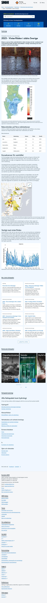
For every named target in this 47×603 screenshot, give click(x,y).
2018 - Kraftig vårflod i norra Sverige (34, 330)
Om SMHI (3, 500)
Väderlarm (10, 578)
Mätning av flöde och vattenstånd (9, 426)
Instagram (10, 544)
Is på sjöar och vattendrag (7, 444)
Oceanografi (28, 25)
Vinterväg (10, 576)
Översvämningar (5, 437)
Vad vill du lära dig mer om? (15, 14)
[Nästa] (25, 387)
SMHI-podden (4, 504)
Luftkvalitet (4, 514)
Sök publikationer (5, 586)
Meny (43, 2)
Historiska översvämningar (26, 7)
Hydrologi (16, 7)
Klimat (38, 25)
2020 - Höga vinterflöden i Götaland (11, 330)
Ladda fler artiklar (23, 342)
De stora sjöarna (5, 454)
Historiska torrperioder (6, 435)
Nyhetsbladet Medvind (6, 588)
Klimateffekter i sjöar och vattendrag (9, 415)
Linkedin (9, 542)
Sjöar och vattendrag (6, 518)
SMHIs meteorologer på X (13, 540)
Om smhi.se (4, 530)
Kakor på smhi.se (5, 526)
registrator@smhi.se (9, 486)
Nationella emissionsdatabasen (8, 552)
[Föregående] (21, 387)
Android (9, 597)
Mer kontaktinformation (7, 492)
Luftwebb (10, 554)
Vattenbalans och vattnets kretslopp (9, 422)
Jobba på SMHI (4, 498)
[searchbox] (17, 16)
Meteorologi (8, 25)
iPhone (9, 595)
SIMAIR (3, 516)
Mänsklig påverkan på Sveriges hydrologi (11, 407)
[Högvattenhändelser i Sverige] (16, 380)
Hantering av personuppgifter (8, 528)
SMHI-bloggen (4, 502)
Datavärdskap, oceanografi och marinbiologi (11, 560)
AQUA (9, 568)
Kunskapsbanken (9, 7)
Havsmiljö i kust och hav (7, 510)
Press (2, 488)
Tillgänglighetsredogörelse (7, 524)
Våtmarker (3, 452)
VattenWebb (4, 558)
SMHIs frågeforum (12, 490)
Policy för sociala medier (7, 546)
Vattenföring (4, 424)
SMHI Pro (10, 572)
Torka (2, 432)
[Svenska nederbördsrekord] (34, 380)
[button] (35, 2)
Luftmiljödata (4, 556)
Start (2, 7)
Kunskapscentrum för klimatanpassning (10, 512)
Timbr (9, 574)
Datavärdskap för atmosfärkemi (8, 562)
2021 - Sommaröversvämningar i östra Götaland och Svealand (12, 316)
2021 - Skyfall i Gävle (30, 316)
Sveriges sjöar (4, 451)
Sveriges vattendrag (6, 409)
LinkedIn (17, 466)
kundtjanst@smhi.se (9, 484)
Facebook (11, 466)
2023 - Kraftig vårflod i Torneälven (33, 301)
